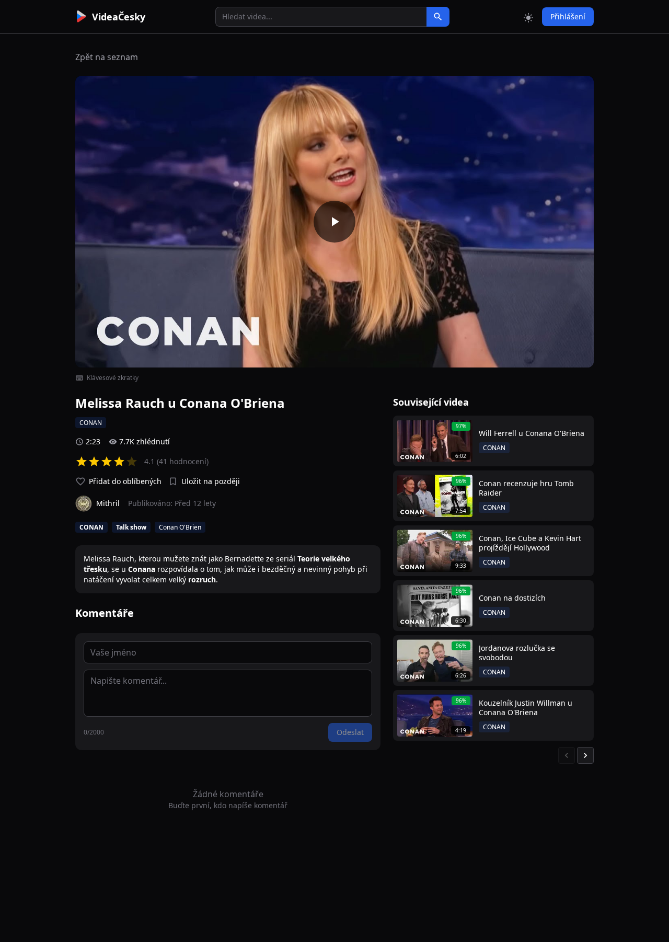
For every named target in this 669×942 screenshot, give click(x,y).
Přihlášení (567, 16)
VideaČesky (118, 16)
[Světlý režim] (528, 16)
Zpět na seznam (106, 57)
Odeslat (350, 732)
